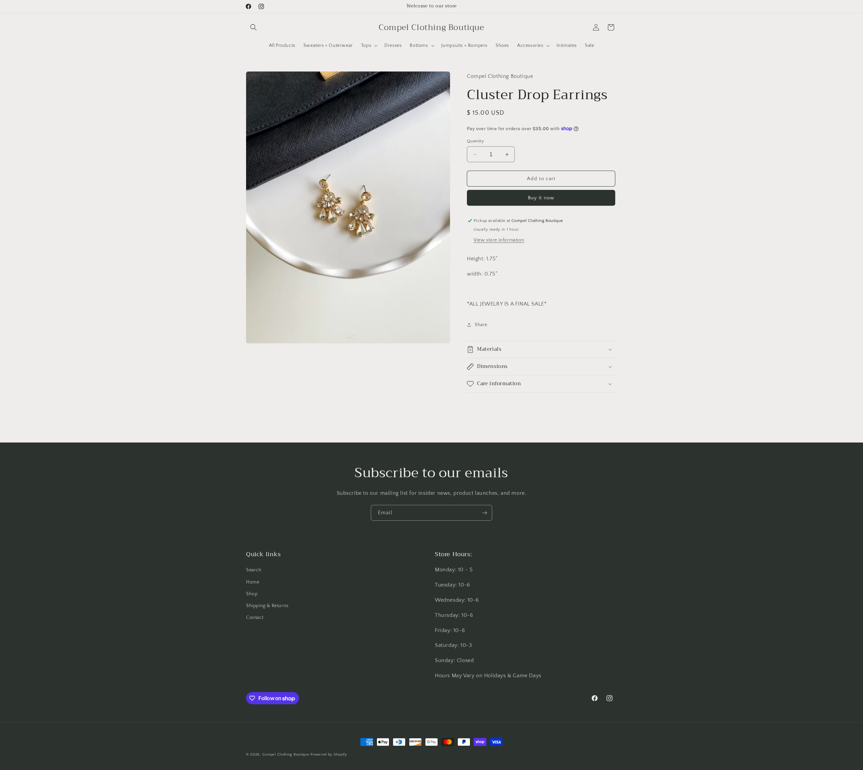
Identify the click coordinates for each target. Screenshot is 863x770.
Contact (254, 617)
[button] (253, 27)
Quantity (475, 141)
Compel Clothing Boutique (285, 754)
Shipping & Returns (267, 605)
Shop (252, 594)
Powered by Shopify (328, 754)
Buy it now (541, 198)
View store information (499, 240)
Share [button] (481, 324)
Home (252, 582)
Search (254, 570)
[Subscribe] (484, 513)
